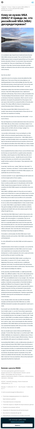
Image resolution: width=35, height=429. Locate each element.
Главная (3, 7)
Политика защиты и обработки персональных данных (18, 404)
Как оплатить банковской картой (12, 413)
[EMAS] (2, 3)
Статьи (9, 7)
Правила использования (17, 422)
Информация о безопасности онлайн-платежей (16, 415)
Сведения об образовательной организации (15, 410)
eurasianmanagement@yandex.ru (14, 392)
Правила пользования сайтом (11, 407)
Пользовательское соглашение (12, 402)
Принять (17, 425)
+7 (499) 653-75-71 (11, 387)
